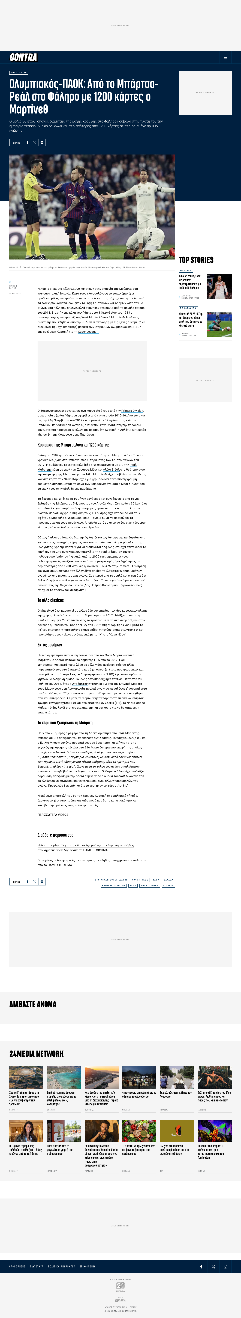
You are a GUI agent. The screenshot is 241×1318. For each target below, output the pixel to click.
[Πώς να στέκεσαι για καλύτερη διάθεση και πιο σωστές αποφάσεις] (177, 1131)
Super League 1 (88, 331)
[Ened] (120, 1300)
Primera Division (132, 410)
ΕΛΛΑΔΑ (169, 880)
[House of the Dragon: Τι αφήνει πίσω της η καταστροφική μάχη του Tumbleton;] (215, 1131)
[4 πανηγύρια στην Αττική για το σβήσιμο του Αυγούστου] (139, 1077)
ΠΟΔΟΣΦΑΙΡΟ (188, 308)
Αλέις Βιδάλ (111, 469)
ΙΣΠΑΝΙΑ (168, 885)
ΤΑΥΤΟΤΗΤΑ (36, 1266)
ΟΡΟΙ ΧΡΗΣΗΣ (17, 1266)
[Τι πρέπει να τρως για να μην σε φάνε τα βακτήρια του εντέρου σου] (139, 1131)
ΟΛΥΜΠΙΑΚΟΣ (140, 880)
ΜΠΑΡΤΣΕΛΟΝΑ (150, 885)
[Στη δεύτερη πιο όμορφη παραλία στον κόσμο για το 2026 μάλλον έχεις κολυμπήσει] (64, 1077)
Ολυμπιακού (119, 327)
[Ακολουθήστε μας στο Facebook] (201, 1266)
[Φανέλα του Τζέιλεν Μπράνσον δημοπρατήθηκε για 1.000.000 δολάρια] (219, 286)
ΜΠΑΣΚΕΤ (185, 270)
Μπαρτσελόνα (122, 455)
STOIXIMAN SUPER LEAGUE (111, 880)
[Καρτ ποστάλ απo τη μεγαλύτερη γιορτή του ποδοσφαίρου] (64, 1131)
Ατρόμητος (80, 684)
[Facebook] (27, 142)
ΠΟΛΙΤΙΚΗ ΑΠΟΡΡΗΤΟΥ (61, 1266)
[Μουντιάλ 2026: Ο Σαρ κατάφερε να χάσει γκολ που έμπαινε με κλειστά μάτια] (219, 324)
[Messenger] (42, 142)
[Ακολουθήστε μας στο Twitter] (213, 1266)
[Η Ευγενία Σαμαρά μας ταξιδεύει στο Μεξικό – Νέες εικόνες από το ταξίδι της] (26, 1131)
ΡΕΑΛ (133, 885)
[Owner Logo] (120, 1286)
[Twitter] (34, 142)
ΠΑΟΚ (137, 327)
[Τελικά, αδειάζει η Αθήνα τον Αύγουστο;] (177, 1077)
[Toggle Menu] (225, 57)
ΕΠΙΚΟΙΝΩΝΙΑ (88, 1266)
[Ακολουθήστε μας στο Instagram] (225, 1266)
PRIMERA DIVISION (113, 885)
